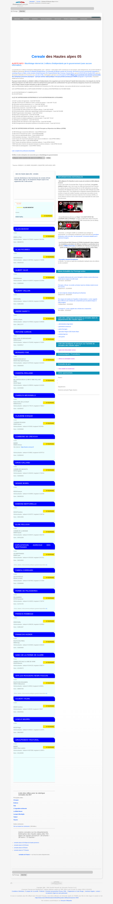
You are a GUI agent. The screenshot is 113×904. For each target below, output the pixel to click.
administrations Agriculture (65, 324)
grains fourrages (62, 329)
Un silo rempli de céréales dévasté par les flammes (72, 293)
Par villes (58, 19)
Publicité (41, 891)
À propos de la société (31, 891)
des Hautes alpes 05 (56, 56)
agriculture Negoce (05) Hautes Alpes (68, 331)
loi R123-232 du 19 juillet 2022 (86, 73)
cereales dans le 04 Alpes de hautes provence (26, 842)
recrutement (49, 893)
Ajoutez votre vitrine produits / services (67, 350)
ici (46, 564)
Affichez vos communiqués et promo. (66, 358)
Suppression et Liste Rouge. (76, 891)
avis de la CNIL (39, 75)
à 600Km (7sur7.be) (69, 245)
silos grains (61, 336)
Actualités (83, 19)
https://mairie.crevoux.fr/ (27, 447)
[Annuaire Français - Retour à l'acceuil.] (19, 3)
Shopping (35, 19)
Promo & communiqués (70, 19)
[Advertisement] (56, 36)
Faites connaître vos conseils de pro (66, 368)
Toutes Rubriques (46, 19)
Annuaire (32, 1)
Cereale (38, 1)
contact (98, 891)
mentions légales (90, 891)
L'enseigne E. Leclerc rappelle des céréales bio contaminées (74, 308)
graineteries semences (64, 326)
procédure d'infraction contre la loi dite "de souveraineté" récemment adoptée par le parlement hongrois (78, 236)
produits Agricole (63, 334)
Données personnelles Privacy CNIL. (56, 891)
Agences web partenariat (60, 893)
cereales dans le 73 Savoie (21, 850)
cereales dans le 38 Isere (21, 847)
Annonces (26, 19)
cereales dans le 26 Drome (21, 845)
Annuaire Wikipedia (66, 900)
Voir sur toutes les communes (21, 826)
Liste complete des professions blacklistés (23, 151)
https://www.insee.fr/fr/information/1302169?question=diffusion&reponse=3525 (57, 897)
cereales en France (24, 854)
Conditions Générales (18, 891)
